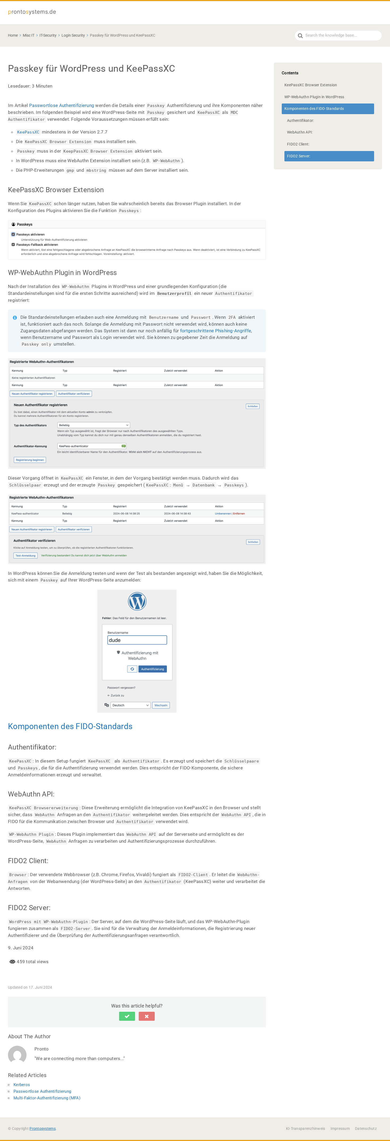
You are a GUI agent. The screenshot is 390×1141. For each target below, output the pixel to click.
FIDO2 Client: (298, 144)
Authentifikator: (300, 120)
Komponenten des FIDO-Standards (70, 726)
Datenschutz (366, 1128)
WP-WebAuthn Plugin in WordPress (314, 97)
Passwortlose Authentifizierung (61, 105)
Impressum (340, 1128)
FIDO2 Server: (298, 156)
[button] (127, 1016)
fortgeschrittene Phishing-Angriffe (215, 330)
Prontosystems (42, 1128)
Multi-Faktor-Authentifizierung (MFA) (47, 1098)
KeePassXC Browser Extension (310, 85)
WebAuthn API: (300, 132)
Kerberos (22, 1084)
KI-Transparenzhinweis (305, 1128)
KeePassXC (28, 132)
